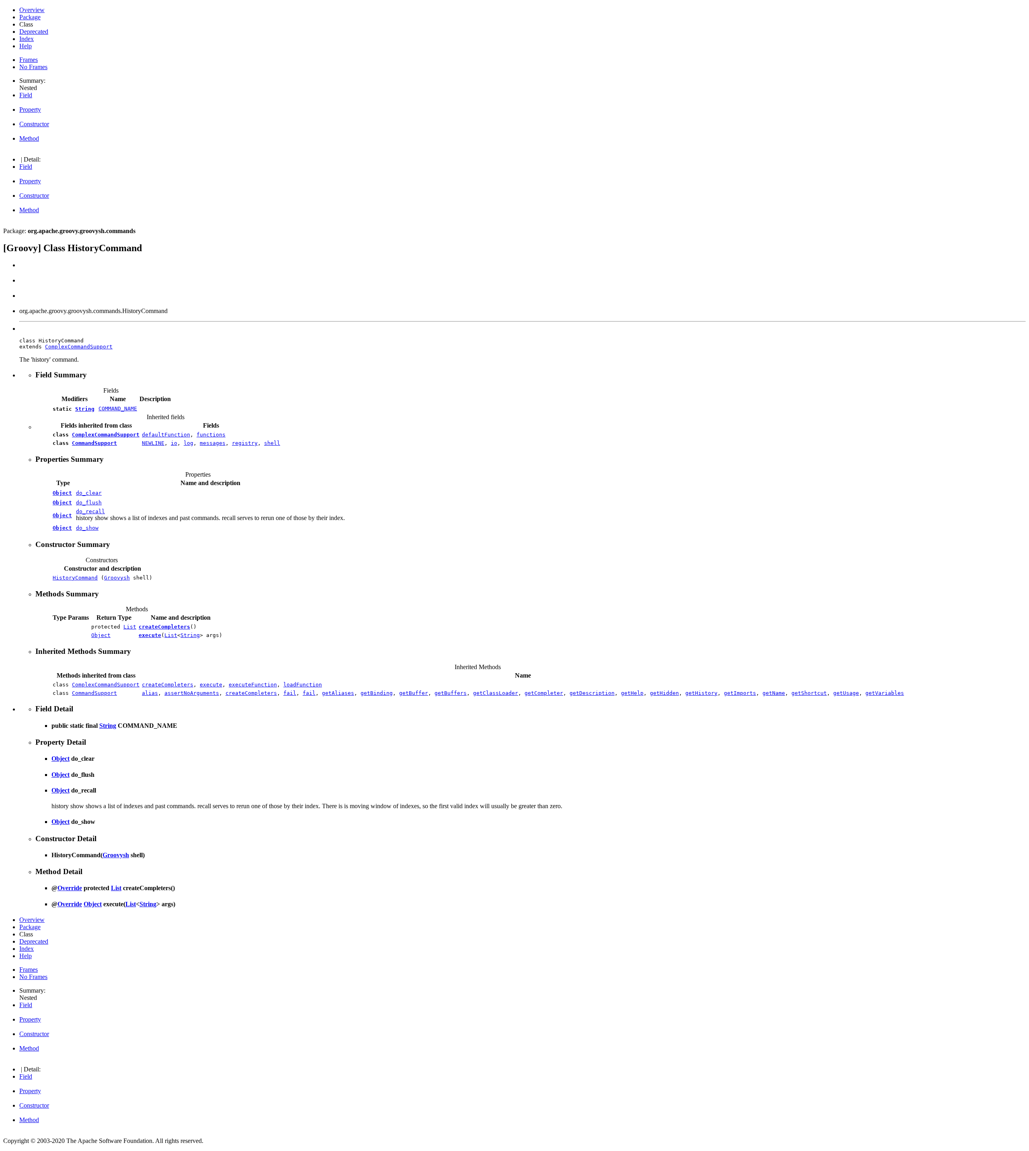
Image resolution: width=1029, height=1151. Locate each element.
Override (69, 888)
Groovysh (117, 578)
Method (29, 138)
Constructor (34, 124)
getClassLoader (495, 693)
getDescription (592, 693)
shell (272, 443)
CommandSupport (94, 443)
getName (774, 693)
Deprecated (33, 31)
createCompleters (164, 627)
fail (289, 693)
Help (25, 46)
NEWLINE (153, 443)
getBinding (377, 693)
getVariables (884, 693)
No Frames (33, 66)
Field (25, 95)
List (129, 627)
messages (212, 443)
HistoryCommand (75, 578)
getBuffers (451, 693)
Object (62, 493)
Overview (32, 9)
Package (30, 17)
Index (26, 38)
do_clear (89, 493)
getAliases (338, 693)
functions (211, 435)
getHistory (701, 693)
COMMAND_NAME (117, 409)
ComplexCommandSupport (79, 347)
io (174, 443)
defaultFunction (166, 435)
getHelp (632, 693)
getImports (740, 693)
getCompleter (544, 693)
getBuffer (413, 693)
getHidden (664, 693)
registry (245, 443)
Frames (28, 59)
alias (150, 693)
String (84, 409)
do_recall (90, 511)
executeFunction (253, 685)
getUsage (846, 693)
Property (30, 109)
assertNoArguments (191, 693)
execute (150, 635)
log (188, 443)
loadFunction (302, 685)
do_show (87, 528)
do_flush (89, 503)
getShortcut (809, 693)
